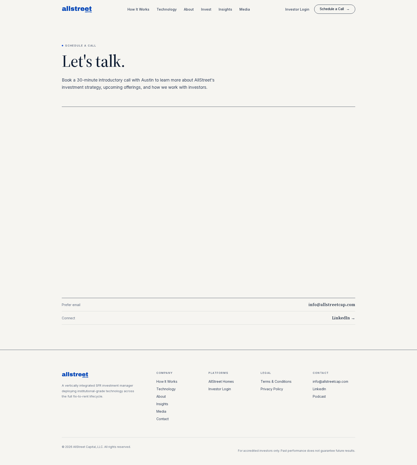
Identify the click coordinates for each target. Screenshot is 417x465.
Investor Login (297, 9)
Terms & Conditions (276, 381)
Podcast (319, 396)
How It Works (138, 9)
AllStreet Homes (221, 381)
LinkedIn (319, 389)
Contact (162, 419)
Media (244, 9)
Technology (167, 9)
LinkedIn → (343, 318)
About (189, 9)
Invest (206, 9)
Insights (225, 9)
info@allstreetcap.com (332, 305)
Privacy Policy (272, 389)
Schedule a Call (335, 9)
